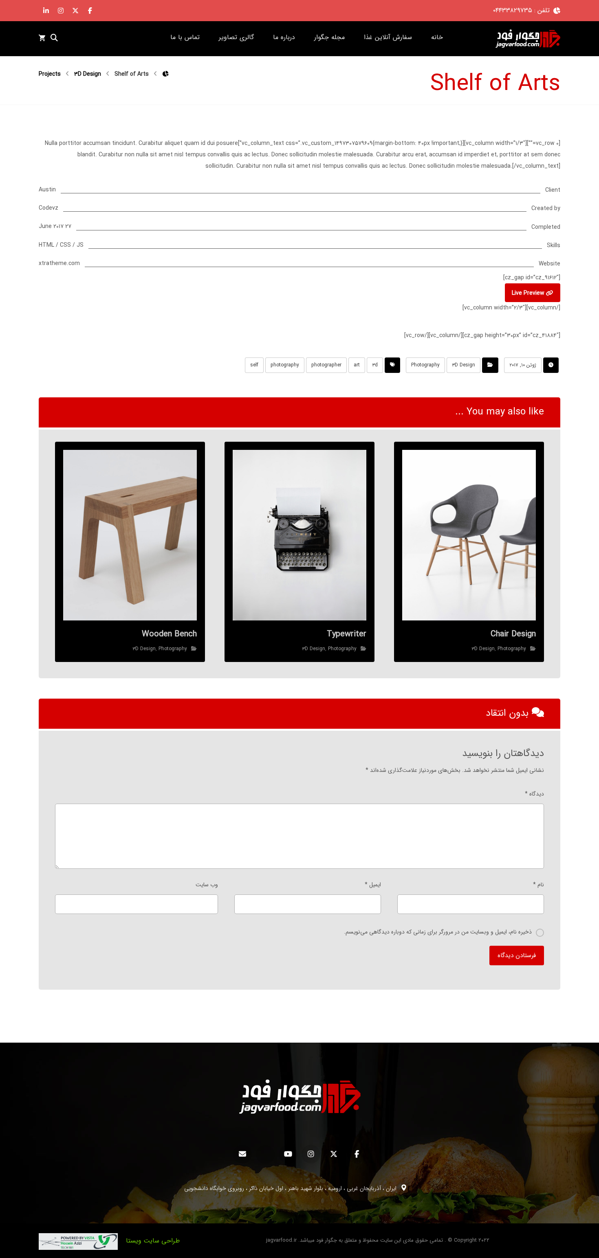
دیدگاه (534, 793)
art (357, 365)
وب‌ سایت (207, 884)
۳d (375, 365)
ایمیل (373, 884)
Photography (425, 365)
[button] (90, 10)
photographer (326, 365)
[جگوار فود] (527, 38)
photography (285, 365)
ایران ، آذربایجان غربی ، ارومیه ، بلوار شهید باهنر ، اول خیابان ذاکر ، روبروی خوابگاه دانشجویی (290, 1188)
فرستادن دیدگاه (517, 955)
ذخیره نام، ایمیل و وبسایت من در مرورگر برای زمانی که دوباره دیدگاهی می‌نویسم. (438, 931)
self (254, 365)
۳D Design (463, 365)
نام (538, 884)
